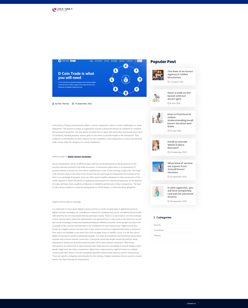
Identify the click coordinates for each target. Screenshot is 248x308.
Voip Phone (159, 230)
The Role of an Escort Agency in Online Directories (180, 74)
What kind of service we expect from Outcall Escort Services (180, 168)
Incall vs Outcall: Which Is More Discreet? (177, 144)
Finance (67, 45)
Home (55, 45)
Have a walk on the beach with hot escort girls (179, 95)
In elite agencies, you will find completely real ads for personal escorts (180, 192)
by (62, 104)
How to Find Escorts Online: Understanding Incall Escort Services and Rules (180, 120)
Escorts (157, 225)
